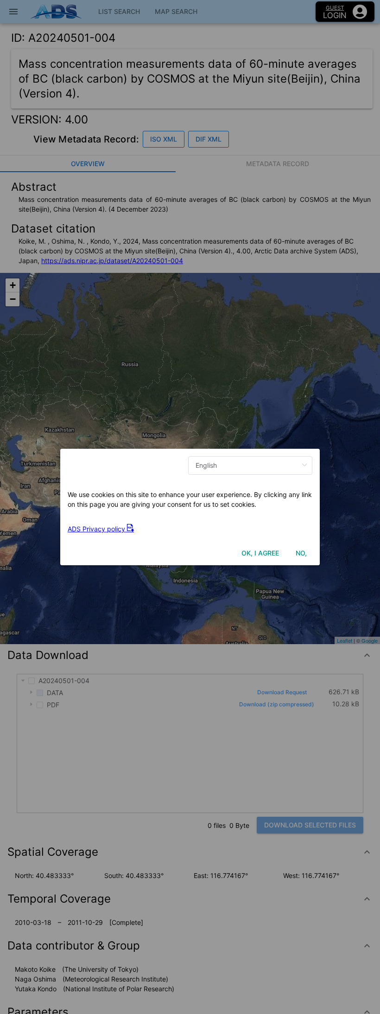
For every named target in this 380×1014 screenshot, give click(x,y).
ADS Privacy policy (97, 529)
